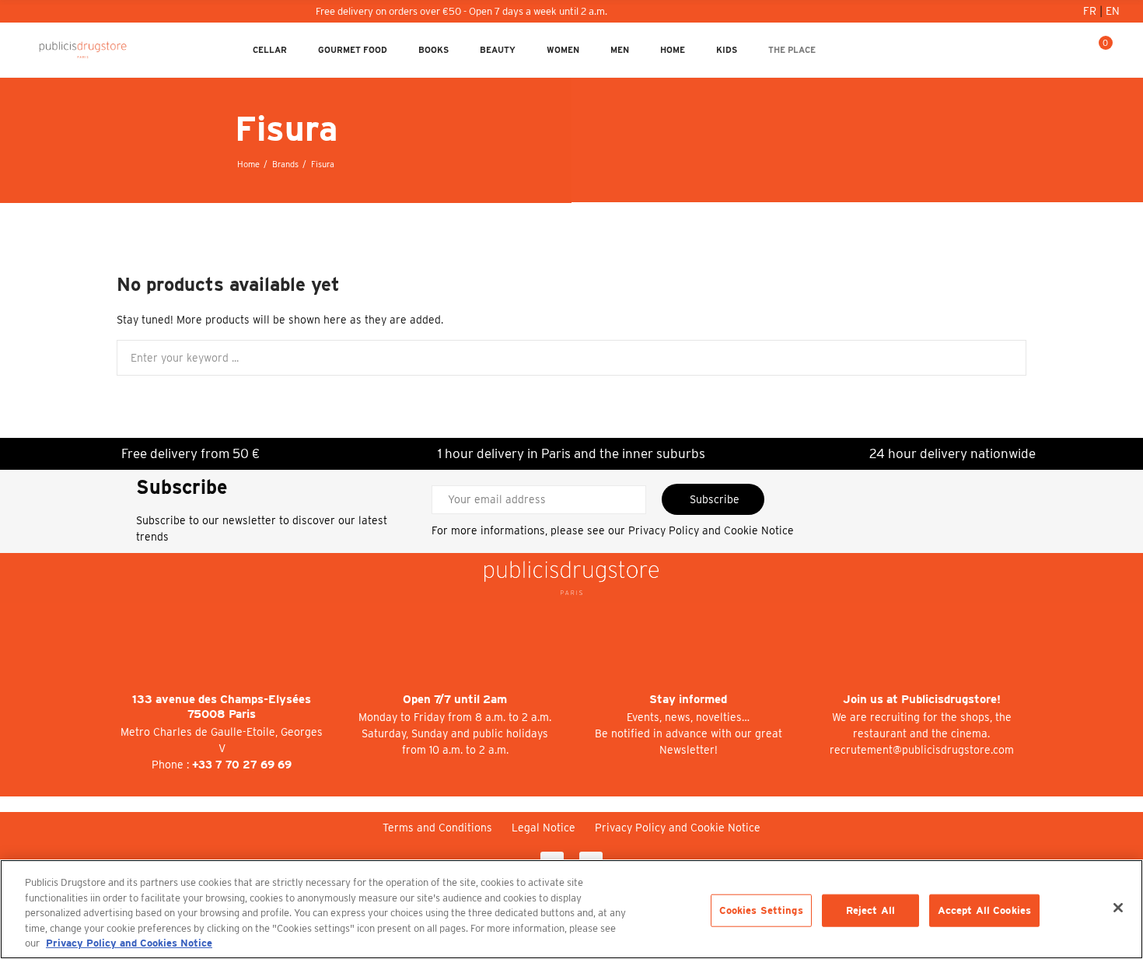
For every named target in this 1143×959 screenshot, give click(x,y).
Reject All (870, 910)
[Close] (1118, 908)
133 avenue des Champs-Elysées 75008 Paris (221, 706)
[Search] (1074, 49)
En (1113, 11)
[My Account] (1049, 49)
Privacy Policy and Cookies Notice (129, 943)
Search (1001, 358)
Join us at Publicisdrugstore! (922, 699)
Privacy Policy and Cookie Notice (711, 530)
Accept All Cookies (984, 910)
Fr (1091, 11)
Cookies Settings (761, 910)
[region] (571, 909)
